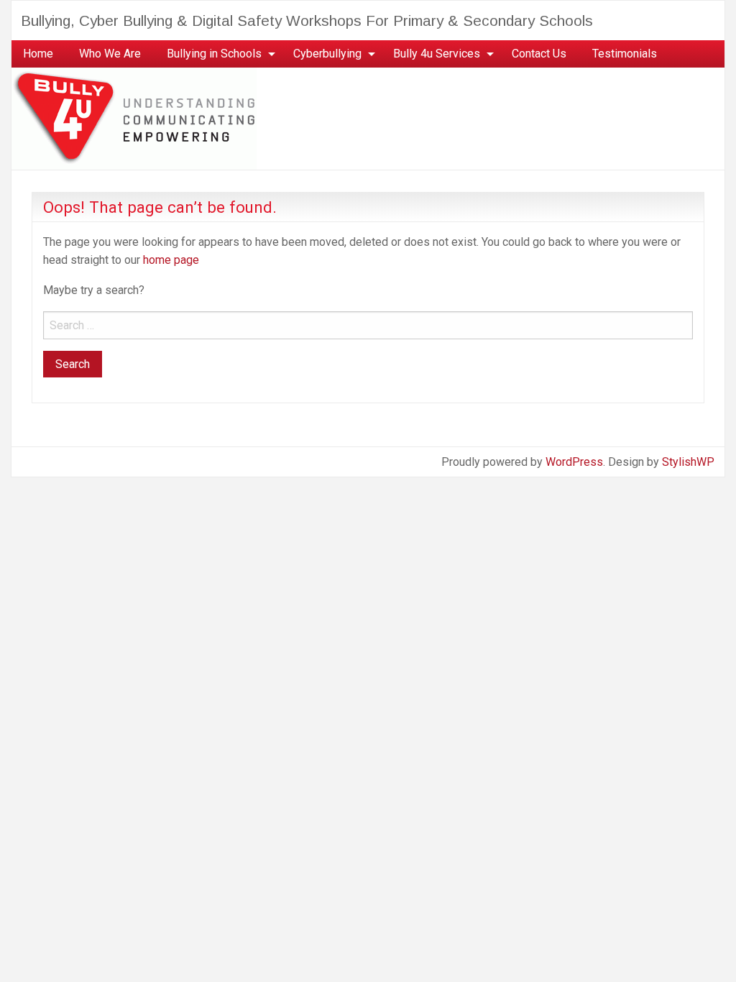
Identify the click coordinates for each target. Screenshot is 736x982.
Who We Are (110, 53)
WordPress (574, 462)
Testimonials (624, 53)
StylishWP (688, 462)
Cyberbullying (327, 53)
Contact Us (539, 53)
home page (171, 260)
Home (38, 53)
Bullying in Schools (214, 53)
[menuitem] (38, 54)
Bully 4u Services (436, 53)
